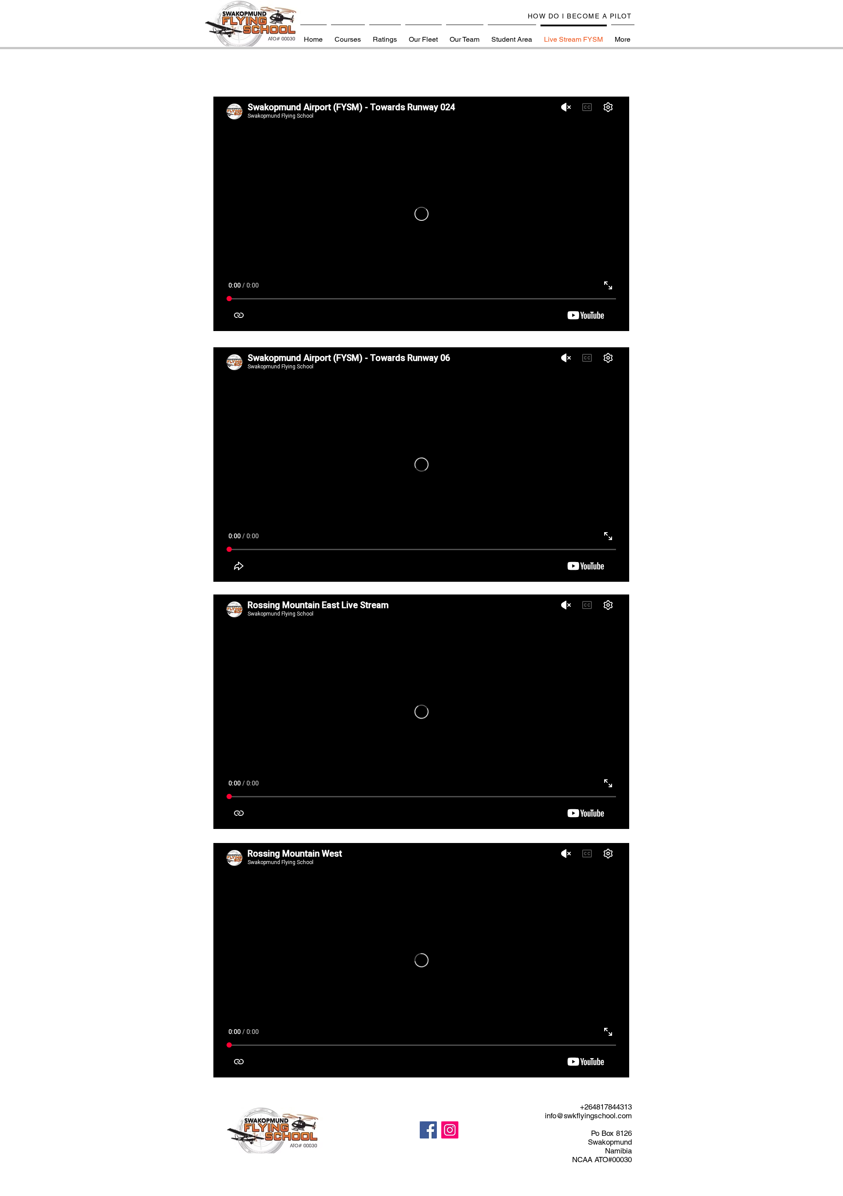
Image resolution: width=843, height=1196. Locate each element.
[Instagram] (449, 1129)
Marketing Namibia (563, 1190)
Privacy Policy (483, 1190)
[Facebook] (428, 1129)
